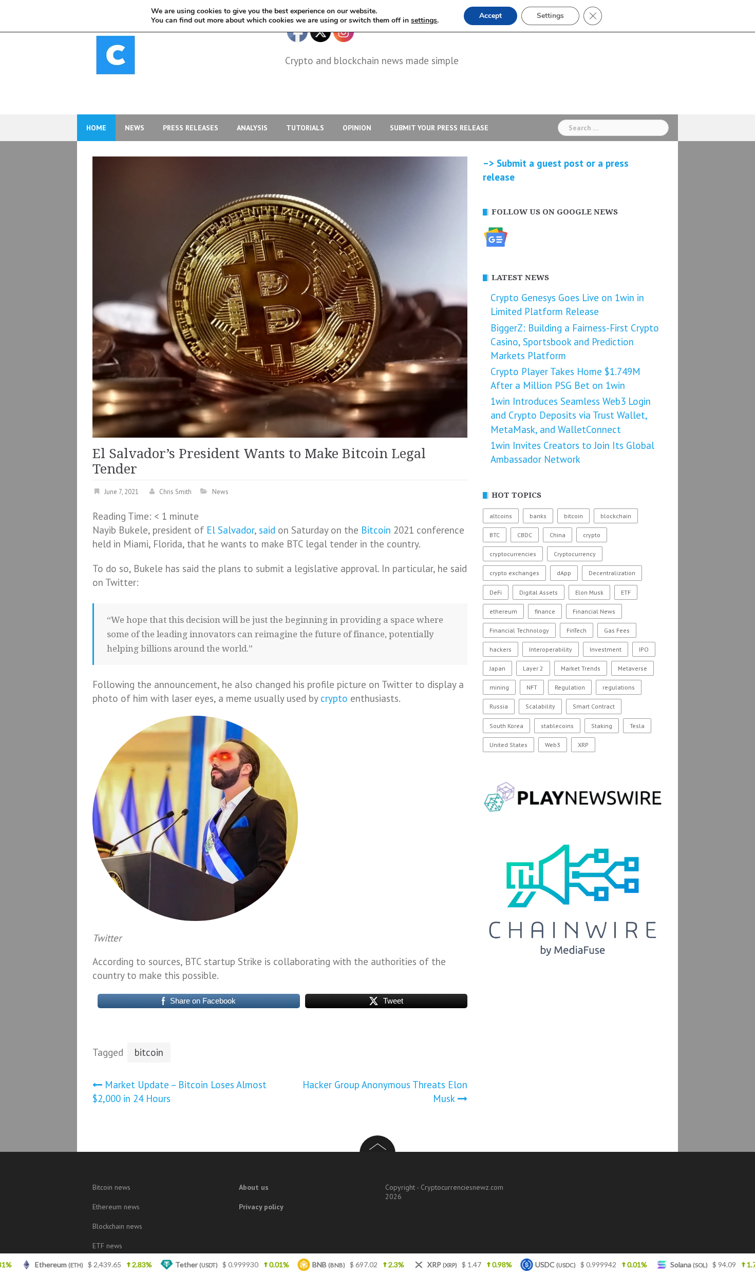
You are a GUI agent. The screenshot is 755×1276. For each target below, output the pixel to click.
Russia (498, 706)
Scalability (540, 706)
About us (254, 1187)
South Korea (506, 726)
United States (508, 745)
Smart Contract (594, 706)
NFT (531, 687)
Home (96, 127)
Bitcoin (376, 530)
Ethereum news (116, 1206)
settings (424, 20)
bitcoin (149, 1052)
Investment (605, 649)
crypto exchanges (514, 573)
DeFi (495, 592)
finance (545, 611)
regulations (618, 687)
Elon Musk (589, 592)
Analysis (252, 127)
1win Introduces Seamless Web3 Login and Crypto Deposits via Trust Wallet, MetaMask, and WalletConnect (570, 415)
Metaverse (632, 668)
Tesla (637, 726)
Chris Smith (175, 491)
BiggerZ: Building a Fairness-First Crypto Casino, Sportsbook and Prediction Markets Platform (574, 342)
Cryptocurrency (575, 554)
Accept (490, 16)
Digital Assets (538, 592)
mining (499, 687)
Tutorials (305, 127)
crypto (334, 698)
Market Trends (580, 668)
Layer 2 (533, 668)
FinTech (577, 630)
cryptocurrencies (512, 554)
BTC (494, 535)
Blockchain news (117, 1226)
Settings (550, 16)
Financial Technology (519, 630)
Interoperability (550, 649)
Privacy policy (261, 1206)
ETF (626, 592)
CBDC (524, 535)
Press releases (190, 127)
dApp (564, 573)
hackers (500, 649)
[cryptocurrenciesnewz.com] (115, 57)
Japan (497, 668)
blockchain (615, 516)
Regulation (570, 687)
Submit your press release (439, 127)
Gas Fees (617, 630)
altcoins (500, 516)
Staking (601, 726)
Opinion (357, 127)
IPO (644, 649)
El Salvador (230, 530)
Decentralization (612, 573)
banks (538, 516)
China (557, 535)
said (267, 530)
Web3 (552, 745)
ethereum (503, 611)
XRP (583, 745)
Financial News (594, 611)
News (134, 127)
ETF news (107, 1245)
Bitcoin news (111, 1187)
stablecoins (557, 726)
